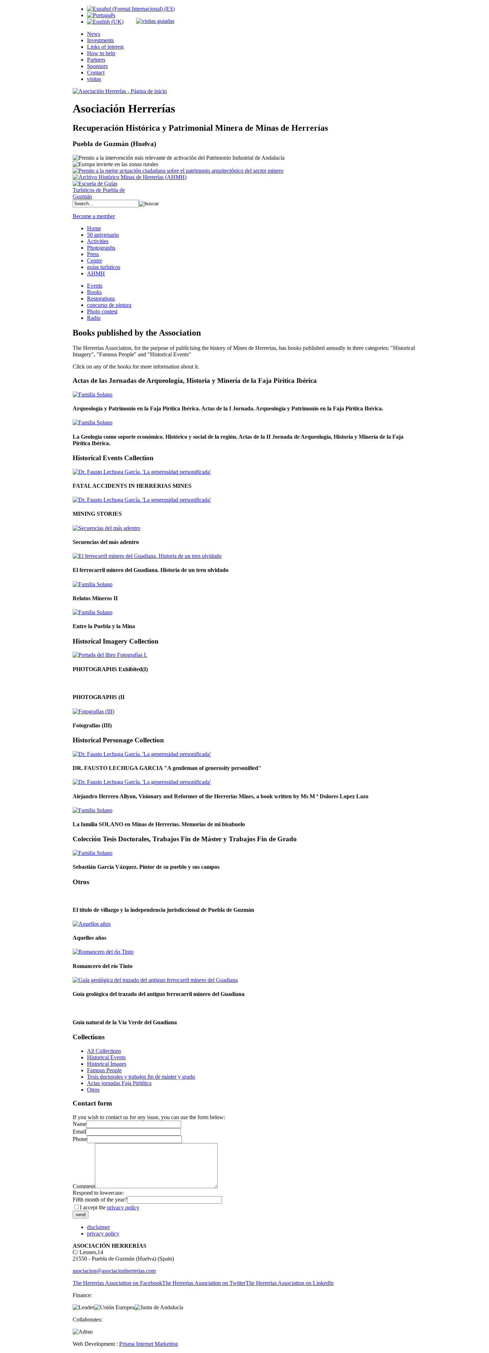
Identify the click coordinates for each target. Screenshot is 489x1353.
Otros (93, 1090)
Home (94, 228)
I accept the (109, 1207)
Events (94, 286)
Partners (96, 60)
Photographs (101, 248)
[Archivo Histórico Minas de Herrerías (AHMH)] (130, 177)
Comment (84, 1186)
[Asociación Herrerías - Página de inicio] (120, 91)
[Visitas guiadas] (155, 21)
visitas (94, 79)
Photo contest (102, 311)
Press (93, 254)
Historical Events (106, 1057)
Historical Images (106, 1064)
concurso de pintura (109, 305)
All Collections (104, 1051)
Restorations (101, 298)
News (93, 34)
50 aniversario (103, 235)
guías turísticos (103, 267)
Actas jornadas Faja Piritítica (119, 1083)
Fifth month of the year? (100, 1199)
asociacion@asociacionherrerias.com (114, 1271)
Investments (100, 40)
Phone (80, 1139)
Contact (96, 72)
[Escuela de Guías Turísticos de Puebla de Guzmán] (101, 196)
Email (79, 1131)
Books (94, 292)
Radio (94, 318)
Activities (97, 241)
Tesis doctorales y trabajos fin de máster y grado (141, 1077)
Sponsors (97, 66)
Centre (94, 260)
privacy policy (123, 1207)
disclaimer (98, 1227)
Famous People (104, 1070)
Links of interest (105, 47)
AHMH (96, 273)
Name (79, 1124)
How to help (101, 53)
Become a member (94, 216)
